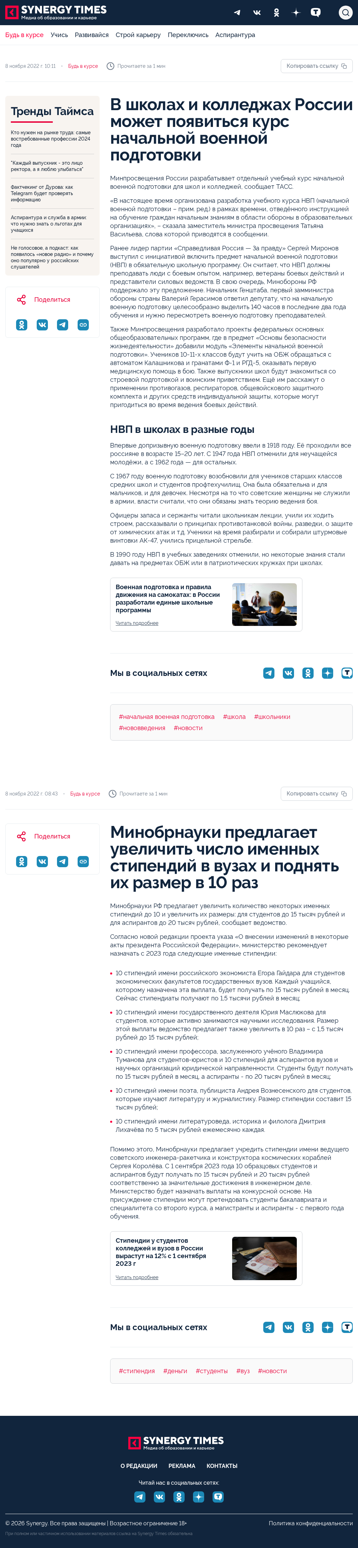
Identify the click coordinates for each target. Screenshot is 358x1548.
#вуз (243, 1371)
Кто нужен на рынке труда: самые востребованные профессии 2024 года (51, 139)
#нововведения (142, 728)
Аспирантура (235, 34)
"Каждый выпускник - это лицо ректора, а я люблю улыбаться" (47, 166)
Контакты (222, 1466)
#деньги (175, 1371)
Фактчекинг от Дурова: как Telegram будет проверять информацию (42, 193)
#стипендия (137, 1371)
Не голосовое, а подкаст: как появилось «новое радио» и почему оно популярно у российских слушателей (52, 257)
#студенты (212, 1371)
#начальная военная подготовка (167, 716)
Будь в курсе (24, 34)
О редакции (139, 1466)
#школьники (272, 716)
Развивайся (92, 34)
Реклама (182, 1466)
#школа (234, 716)
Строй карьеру (138, 34)
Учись (59, 34)
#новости (188, 728)
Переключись (188, 34)
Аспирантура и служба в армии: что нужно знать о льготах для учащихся (49, 224)
